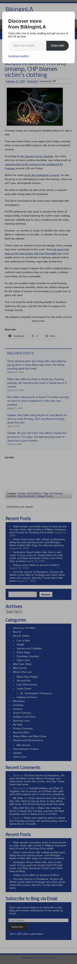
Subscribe (57, 45)
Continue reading (18, 55)
